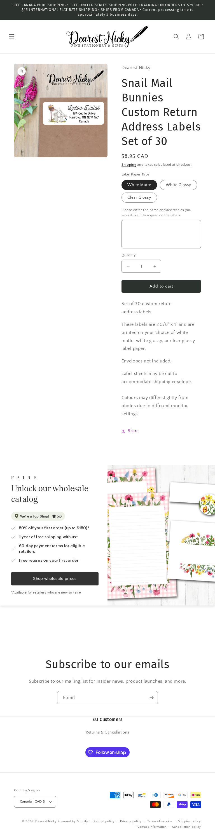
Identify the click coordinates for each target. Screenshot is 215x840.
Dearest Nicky (46, 821)
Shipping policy (189, 821)
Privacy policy (131, 821)
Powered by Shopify (73, 821)
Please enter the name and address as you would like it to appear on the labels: (156, 212)
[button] (12, 36)
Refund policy (104, 821)
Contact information (152, 827)
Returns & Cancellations (107, 732)
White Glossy (178, 185)
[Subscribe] (151, 697)
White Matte (139, 185)
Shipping (128, 165)
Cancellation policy (186, 827)
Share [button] (133, 431)
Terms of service (159, 821)
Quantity (128, 255)
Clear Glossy (139, 197)
